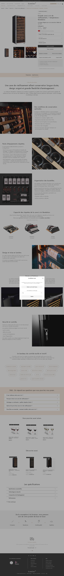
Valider (32, 296)
